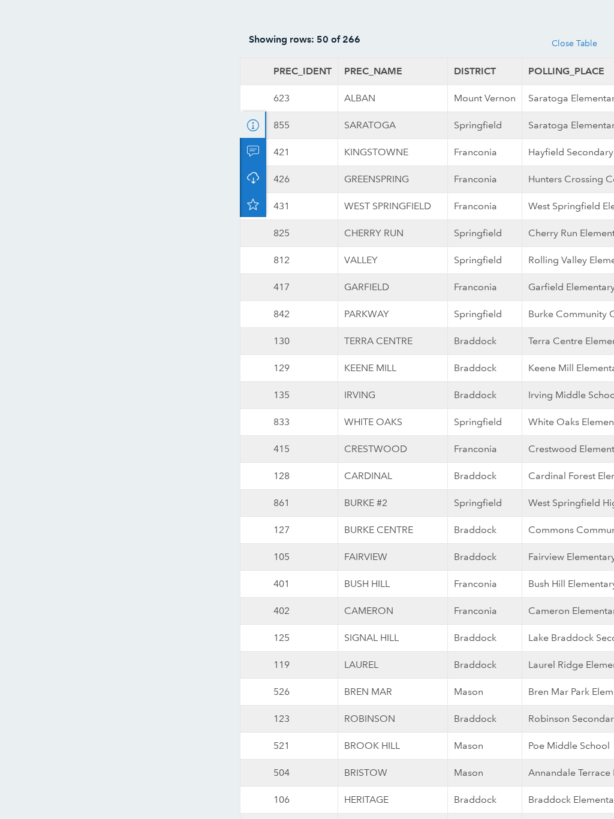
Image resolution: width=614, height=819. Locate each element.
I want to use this (43, 806)
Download (120, 213)
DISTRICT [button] (475, 71)
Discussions (253, 151)
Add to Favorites (253, 204)
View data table (66, 412)
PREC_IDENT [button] (302, 71)
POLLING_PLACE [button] (566, 71)
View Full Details (120, 185)
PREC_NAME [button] (373, 71)
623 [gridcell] (281, 98)
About (253, 125)
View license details (74, 479)
